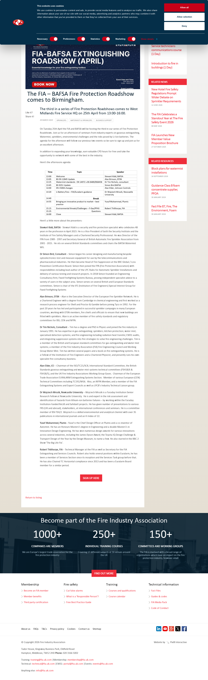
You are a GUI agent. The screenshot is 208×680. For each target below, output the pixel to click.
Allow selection (184, 17)
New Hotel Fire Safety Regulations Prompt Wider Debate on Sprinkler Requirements (166, 95)
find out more (104, 573)
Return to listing (33, 497)
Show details (147, 39)
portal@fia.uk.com (73, 663)
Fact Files (156, 590)
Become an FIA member (36, 590)
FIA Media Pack (159, 602)
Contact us (84, 628)
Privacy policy (57, 628)
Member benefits (32, 596)
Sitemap (97, 628)
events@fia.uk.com (103, 663)
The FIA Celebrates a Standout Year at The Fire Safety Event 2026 (167, 118)
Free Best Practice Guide (78, 602)
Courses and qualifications (122, 590)
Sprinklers (61, 120)
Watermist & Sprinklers (81, 120)
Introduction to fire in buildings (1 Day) (164, 65)
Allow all (184, 7)
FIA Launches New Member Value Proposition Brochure (164, 139)
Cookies (71, 628)
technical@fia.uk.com (43, 663)
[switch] (81, 39)
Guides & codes (159, 596)
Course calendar (117, 596)
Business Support (104, 120)
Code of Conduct (160, 607)
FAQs (35, 628)
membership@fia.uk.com (80, 659)
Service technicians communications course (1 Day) (166, 50)
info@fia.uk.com (44, 670)
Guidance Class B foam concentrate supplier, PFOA (165, 189)
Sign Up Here (91, 478)
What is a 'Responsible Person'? (82, 596)
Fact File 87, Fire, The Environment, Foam (164, 208)
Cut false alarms (74, 590)
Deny (184, 26)
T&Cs (44, 628)
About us (25, 628)
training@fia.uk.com (41, 659)
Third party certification (36, 602)
